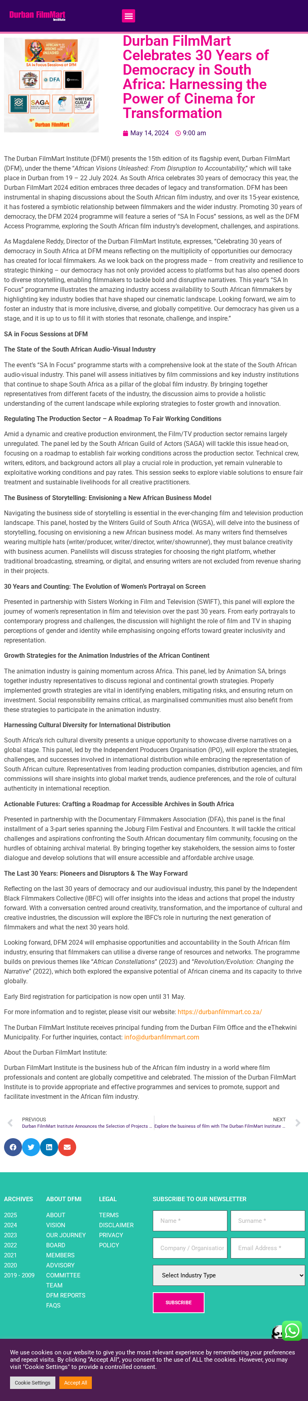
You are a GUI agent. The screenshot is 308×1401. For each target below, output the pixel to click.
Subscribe (179, 1302)
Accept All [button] (75, 1383)
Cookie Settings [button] (33, 1383)
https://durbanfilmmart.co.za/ (220, 1012)
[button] (128, 15)
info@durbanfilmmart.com (161, 1037)
